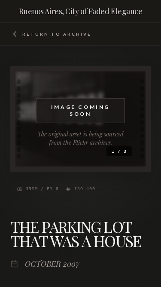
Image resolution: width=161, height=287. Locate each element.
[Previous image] (36, 119)
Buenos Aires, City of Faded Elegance (81, 11)
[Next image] (125, 119)
